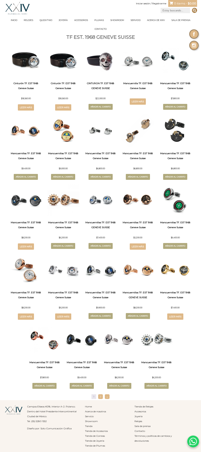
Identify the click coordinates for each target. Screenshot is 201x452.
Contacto (101, 29)
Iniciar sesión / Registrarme (151, 3)
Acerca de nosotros (95, 411)
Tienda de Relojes (143, 406)
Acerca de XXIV (156, 20)
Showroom (117, 20)
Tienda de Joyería (94, 440)
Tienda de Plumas (95, 445)
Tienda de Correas (95, 435)
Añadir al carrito (100, 106)
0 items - (185, 3)
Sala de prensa (180, 20)
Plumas (99, 20)
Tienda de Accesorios (96, 430)
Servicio (136, 20)
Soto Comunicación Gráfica (56, 428)
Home (88, 406)
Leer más (26, 107)
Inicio (14, 20)
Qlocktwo (46, 20)
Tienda (88, 426)
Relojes (28, 20)
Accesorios (81, 20)
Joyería (63, 20)
